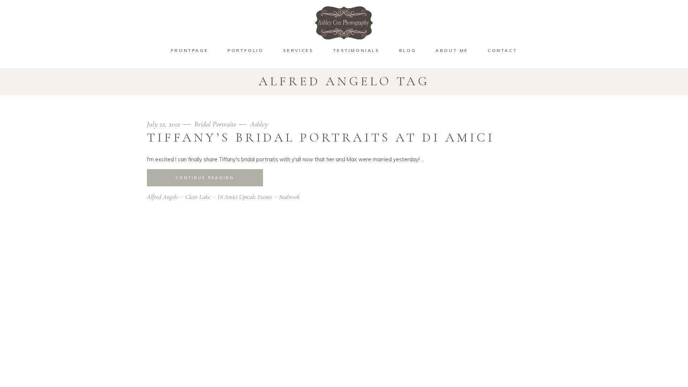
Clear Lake (197, 197)
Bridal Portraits (215, 124)
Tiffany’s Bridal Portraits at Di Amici (320, 137)
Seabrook (289, 197)
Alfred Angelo (162, 197)
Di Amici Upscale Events (245, 197)
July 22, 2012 (164, 124)
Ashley (259, 124)
